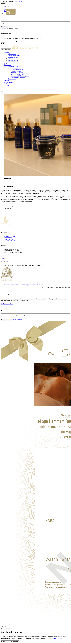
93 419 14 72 (18, 1)
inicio (2, 181)
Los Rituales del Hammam (15, 66)
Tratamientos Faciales (17, 72)
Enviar (3, 43)
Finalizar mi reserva (16, 319)
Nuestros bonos (12, 79)
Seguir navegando (5, 319)
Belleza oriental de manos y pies (20, 76)
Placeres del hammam (17, 69)
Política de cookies (37, 284)
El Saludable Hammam (14, 55)
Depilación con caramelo (18, 77)
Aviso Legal (16, 284)
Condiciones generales (26, 284)
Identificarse (4, 27)
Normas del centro (13, 60)
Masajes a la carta (16, 71)
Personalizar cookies (13, 641)
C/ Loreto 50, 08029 (9, 236)
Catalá (6, 8)
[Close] (1, 30)
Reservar (3, 256)
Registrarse (4, 28)
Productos (6, 181)
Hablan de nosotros (13, 57)
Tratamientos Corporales (17, 74)
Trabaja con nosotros (13, 61)
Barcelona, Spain (9, 237)
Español (3, 3)
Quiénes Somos (12, 54)
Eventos (10, 58)
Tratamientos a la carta (14, 68)
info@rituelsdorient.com (10, 241)
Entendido (3, 641)
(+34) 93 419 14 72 (9, 239)
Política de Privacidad (7, 284)
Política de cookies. (58, 638)
